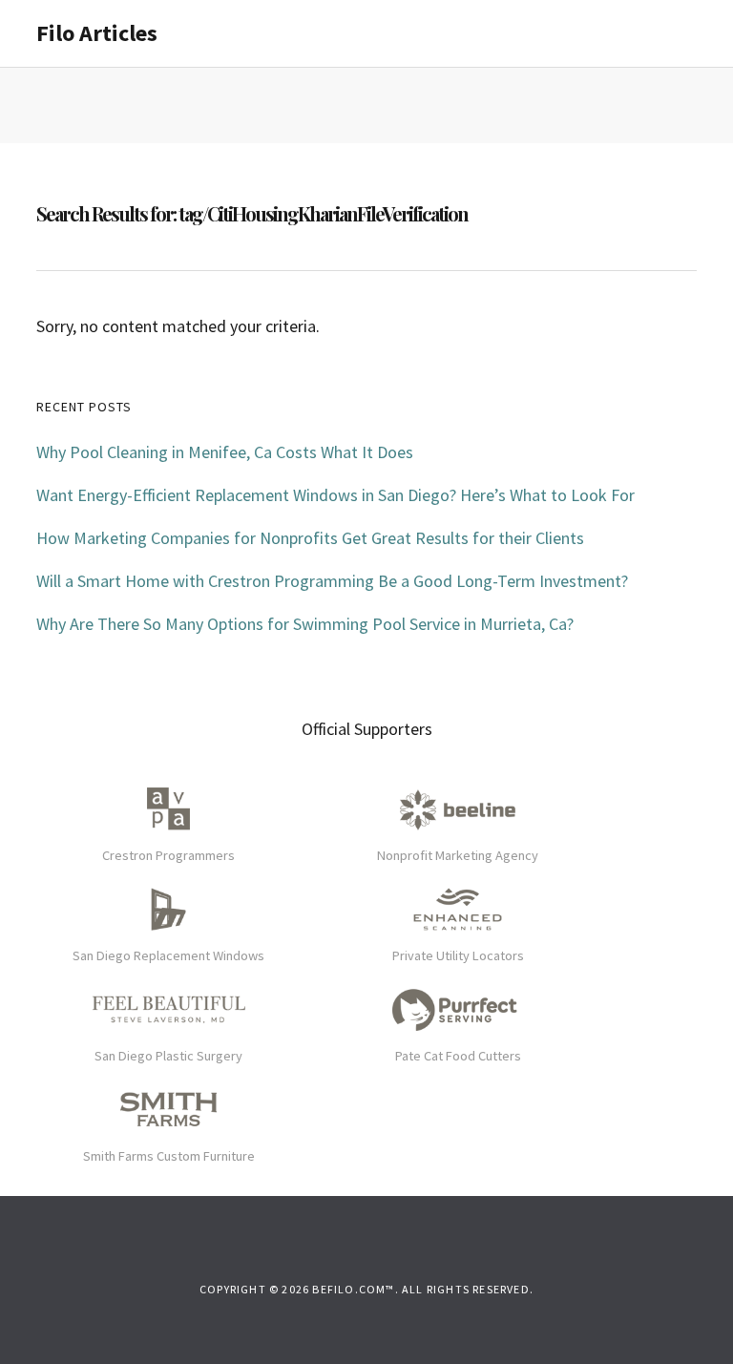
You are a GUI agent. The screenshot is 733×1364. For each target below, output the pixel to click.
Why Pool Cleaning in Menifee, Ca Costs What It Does (224, 452)
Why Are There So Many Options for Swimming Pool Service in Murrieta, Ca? (305, 624)
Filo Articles (96, 33)
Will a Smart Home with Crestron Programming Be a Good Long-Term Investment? (332, 581)
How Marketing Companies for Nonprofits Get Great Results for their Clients (310, 538)
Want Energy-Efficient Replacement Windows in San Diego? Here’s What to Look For (335, 495)
